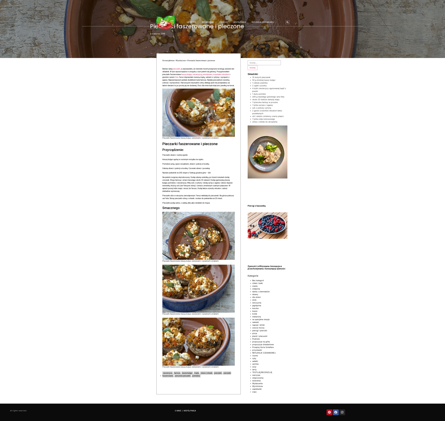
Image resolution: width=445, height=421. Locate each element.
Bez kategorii (258, 280)
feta (176, 77)
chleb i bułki (257, 283)
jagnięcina (256, 305)
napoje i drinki (258, 325)
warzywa (256, 375)
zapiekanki (257, 389)
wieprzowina (257, 378)
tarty (254, 369)
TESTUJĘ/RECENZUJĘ (262, 372)
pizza (254, 333)
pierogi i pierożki (259, 330)
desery (255, 294)
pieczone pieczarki (182, 376)
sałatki (255, 361)
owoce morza (258, 328)
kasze (254, 311)
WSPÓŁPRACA (190, 411)
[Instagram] (342, 412)
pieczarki (176, 69)
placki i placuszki (259, 336)
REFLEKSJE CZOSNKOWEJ (263, 22)
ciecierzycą (197, 74)
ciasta (254, 286)
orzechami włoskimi (221, 74)
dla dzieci (256, 297)
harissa (177, 373)
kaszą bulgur (186, 74)
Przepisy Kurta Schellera (263, 347)
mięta (196, 373)
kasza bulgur (187, 373)
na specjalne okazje (261, 319)
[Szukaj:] (264, 62)
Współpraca (240, 22)
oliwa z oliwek (206, 373)
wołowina (256, 380)
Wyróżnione (181, 60)
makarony (256, 316)
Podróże (223, 22)
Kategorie (191, 22)
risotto (255, 355)
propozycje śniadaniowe (263, 344)
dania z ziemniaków (261, 291)
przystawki (257, 350)
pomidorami (207, 74)
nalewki (255, 322)
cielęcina (256, 289)
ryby (254, 358)
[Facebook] (336, 412)
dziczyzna (256, 303)
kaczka (255, 308)
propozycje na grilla (261, 342)
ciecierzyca (167, 373)
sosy (254, 367)
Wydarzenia (207, 22)
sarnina (255, 364)
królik (254, 314)
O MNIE (178, 411)
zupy (254, 392)
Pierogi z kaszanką (257, 206)
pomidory (196, 376)
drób (254, 300)
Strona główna (168, 60)
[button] (287, 22)
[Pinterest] (329, 412)
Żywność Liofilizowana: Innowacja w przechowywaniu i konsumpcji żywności (266, 267)
